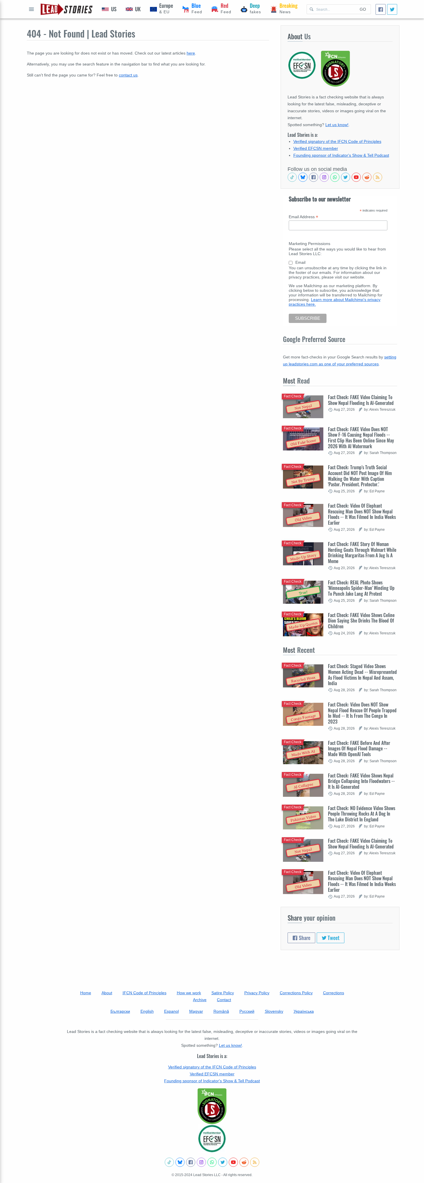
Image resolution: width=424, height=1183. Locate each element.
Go (363, 9)
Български (120, 1011)
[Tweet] (392, 9)
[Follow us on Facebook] (313, 177)
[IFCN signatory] (212, 1106)
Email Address (303, 217)
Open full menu (31, 9)
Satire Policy (222, 992)
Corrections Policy (296, 992)
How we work (189, 992)
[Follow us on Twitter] (345, 177)
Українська (304, 1011)
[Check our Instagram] (324, 177)
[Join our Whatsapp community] (334, 177)
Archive (200, 999)
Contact (224, 999)
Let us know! (336, 124)
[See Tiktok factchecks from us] (292, 177)
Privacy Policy (256, 992)
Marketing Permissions (309, 243)
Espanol (171, 1011)
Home (85, 992)
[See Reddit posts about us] (367, 177)
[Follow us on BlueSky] (302, 177)
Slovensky (274, 1011)
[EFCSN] (212, 1138)
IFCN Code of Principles (144, 992)
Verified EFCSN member (315, 148)
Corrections (333, 992)
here (191, 53)
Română (221, 1011)
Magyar (196, 1011)
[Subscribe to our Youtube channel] (356, 177)
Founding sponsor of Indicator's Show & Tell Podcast (341, 155)
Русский (246, 1011)
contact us (128, 75)
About (107, 992)
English (147, 1011)
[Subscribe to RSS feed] (377, 177)
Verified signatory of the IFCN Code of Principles (337, 141)
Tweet (333, 937)
